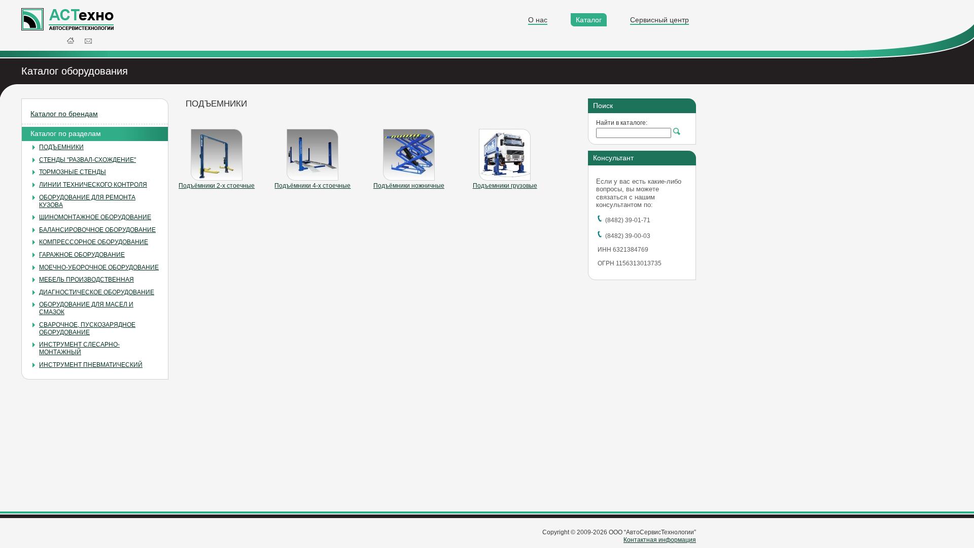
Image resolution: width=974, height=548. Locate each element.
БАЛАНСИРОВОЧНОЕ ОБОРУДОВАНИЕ (97, 229)
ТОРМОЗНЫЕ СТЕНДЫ (72, 172)
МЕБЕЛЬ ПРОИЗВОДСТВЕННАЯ (86, 279)
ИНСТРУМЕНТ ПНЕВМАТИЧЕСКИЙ (91, 364)
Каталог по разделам (65, 133)
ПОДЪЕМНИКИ (61, 147)
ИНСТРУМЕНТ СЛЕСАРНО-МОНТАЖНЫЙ (79, 348)
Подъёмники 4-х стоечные (312, 185)
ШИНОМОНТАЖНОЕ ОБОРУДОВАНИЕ (95, 217)
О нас (537, 20)
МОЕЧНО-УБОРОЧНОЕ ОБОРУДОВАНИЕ (99, 267)
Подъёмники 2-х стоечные (217, 185)
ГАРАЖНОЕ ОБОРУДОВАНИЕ (82, 254)
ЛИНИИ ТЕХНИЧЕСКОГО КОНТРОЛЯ (93, 184)
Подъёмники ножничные (408, 185)
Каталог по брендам (64, 114)
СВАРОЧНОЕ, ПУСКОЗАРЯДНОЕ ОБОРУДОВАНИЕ (87, 328)
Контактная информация (659, 539)
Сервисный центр (659, 20)
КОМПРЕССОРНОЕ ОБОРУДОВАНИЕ (93, 242)
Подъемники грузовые (505, 185)
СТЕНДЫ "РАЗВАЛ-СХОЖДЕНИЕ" (87, 159)
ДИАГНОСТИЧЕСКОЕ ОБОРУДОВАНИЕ (96, 292)
